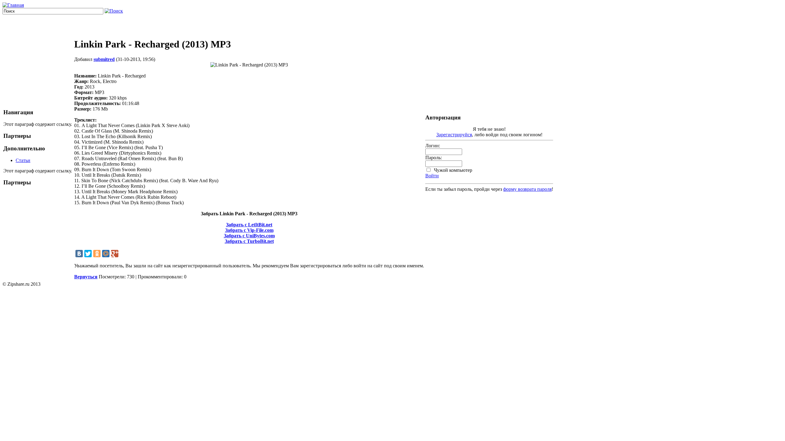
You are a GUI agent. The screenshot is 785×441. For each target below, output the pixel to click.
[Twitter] (88, 253)
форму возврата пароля (527, 189)
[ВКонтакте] (79, 253)
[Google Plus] (114, 253)
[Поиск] (114, 10)
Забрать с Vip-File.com (249, 230)
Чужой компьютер (452, 170)
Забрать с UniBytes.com (249, 235)
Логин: (432, 145)
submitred (104, 59)
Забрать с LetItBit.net (249, 224)
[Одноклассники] (97, 253)
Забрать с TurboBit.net (249, 241)
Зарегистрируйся (454, 134)
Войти (432, 175)
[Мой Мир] (105, 253)
